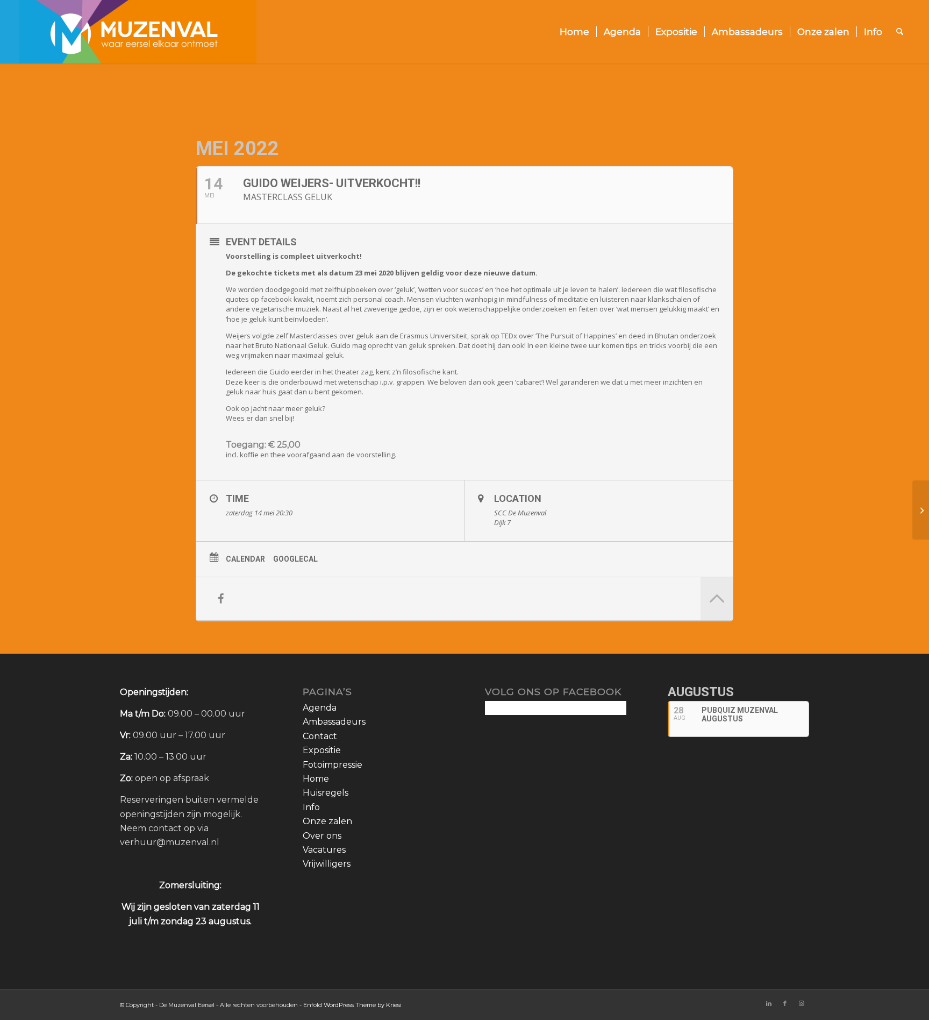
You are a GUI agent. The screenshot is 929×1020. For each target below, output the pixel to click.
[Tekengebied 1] (137, 31)
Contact (320, 736)
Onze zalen (327, 821)
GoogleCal (295, 559)
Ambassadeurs (334, 722)
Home (316, 779)
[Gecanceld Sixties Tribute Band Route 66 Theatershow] (920, 510)
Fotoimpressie (332, 765)
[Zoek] (899, 31)
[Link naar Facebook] (785, 1003)
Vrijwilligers (327, 864)
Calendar (245, 559)
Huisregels (325, 793)
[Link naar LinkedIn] (769, 1003)
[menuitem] (574, 31)
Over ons (322, 836)
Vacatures (324, 850)
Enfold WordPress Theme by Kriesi (352, 1005)
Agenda (320, 708)
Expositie (322, 750)
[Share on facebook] (220, 598)
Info (311, 807)
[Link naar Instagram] (801, 1003)
